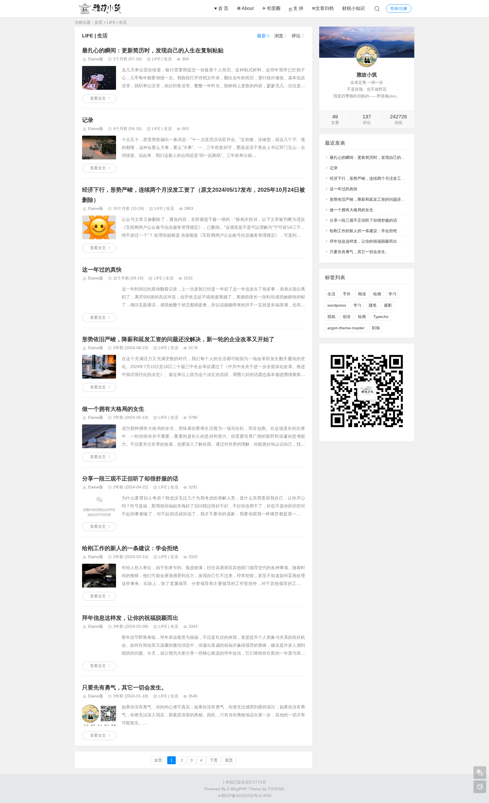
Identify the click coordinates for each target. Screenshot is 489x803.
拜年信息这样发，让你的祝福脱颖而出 (130, 618)
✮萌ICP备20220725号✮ (239, 795)
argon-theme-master (345, 328)
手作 (347, 294)
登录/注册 (398, 8)
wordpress (336, 305)
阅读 (362, 294)
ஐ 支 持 (296, 8)
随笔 (373, 305)
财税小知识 (353, 8)
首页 (98, 22)
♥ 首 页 (221, 8)
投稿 (331, 316)
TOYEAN (276, 789)
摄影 (388, 305)
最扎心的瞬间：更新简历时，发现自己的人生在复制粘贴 (153, 50)
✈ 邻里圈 (271, 8)
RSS (266, 795)
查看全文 (98, 98)
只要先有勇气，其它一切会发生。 (124, 687)
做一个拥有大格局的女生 (113, 409)
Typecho (381, 316)
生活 (331, 294)
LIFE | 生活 (117, 22)
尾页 (229, 760)
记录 (87, 120)
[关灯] (479, 786)
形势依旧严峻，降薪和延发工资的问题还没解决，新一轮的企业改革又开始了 (178, 339)
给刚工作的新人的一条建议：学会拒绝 (130, 548)
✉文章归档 (323, 8)
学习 (392, 294)
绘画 (377, 294)
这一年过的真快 (102, 269)
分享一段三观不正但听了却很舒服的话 (130, 478)
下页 (214, 760)
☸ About (245, 8)
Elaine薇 (95, 59)
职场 (376, 328)
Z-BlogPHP (236, 789)
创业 (347, 316)
